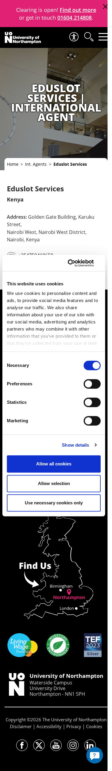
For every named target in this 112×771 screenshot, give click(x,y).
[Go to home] (23, 38)
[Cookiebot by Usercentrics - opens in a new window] (76, 263)
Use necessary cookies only (54, 502)
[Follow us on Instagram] (73, 745)
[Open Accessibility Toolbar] (73, 36)
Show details (75, 445)
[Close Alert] (105, 6)
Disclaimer (21, 726)
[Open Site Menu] (103, 37)
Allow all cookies (53, 463)
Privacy (73, 726)
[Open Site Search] (88, 36)
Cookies (94, 726)
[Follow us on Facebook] (22, 745)
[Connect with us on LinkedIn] (90, 745)
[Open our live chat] (94, 755)
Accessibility (49, 726)
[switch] (92, 384)
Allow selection (54, 483)
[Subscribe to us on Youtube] (56, 745)
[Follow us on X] (39, 745)
